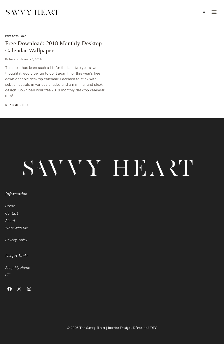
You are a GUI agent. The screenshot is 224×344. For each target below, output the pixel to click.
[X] (19, 288)
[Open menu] (214, 12)
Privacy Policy (16, 240)
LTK (8, 275)
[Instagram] (29, 288)
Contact (11, 213)
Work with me (16, 228)
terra (12, 59)
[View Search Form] (204, 12)
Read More (16, 105)
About (10, 221)
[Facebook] (9, 288)
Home (10, 206)
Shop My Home (17, 268)
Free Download (15, 36)
